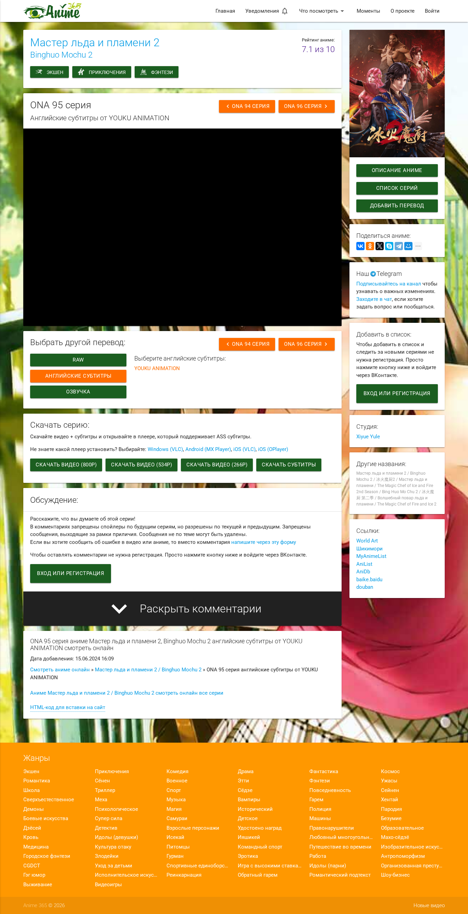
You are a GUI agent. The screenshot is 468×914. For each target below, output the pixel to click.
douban (364, 587)
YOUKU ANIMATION (157, 368)
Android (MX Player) (208, 449)
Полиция (320, 809)
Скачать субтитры (289, 465)
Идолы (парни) (327, 866)
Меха (101, 799)
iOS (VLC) (244, 449)
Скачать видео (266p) (216, 465)
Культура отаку (113, 847)
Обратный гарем (258, 875)
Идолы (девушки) (116, 837)
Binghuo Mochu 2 (61, 55)
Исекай (175, 837)
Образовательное (402, 828)
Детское (248, 818)
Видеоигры (108, 884)
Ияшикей (249, 837)
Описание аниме (397, 170)
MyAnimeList (371, 556)
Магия (174, 809)
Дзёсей (32, 828)
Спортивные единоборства (198, 866)
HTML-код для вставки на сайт (67, 707)
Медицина (36, 847)
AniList (364, 564)
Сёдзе (245, 790)
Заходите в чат (374, 299)
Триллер (105, 790)
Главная (225, 11)
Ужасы (389, 781)
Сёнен (102, 781)
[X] (379, 246)
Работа (317, 856)
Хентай (389, 799)
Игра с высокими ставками (269, 866)
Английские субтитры (78, 376)
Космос (390, 771)
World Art (367, 541)
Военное (177, 781)
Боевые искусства (45, 818)
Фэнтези (162, 72)
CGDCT (31, 866)
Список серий (397, 188)
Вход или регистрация (70, 573)
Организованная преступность (413, 866)
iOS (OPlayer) (273, 449)
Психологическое (116, 809)
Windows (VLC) (165, 449)
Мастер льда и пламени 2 (95, 42)
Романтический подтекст (340, 875)
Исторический (255, 809)
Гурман (175, 856)
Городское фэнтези (46, 856)
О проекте (403, 11)
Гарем (316, 799)
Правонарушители (331, 828)
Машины (320, 818)
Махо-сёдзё (395, 837)
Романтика (36, 781)
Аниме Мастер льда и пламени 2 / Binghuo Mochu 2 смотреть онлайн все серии (126, 693)
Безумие (391, 818)
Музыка (176, 799)
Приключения (107, 72)
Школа (31, 790)
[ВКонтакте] (360, 246)
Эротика (248, 856)
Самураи (177, 818)
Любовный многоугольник (341, 837)
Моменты (368, 11)
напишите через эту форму (263, 542)
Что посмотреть (322, 11)
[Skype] (389, 246)
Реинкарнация (184, 875)
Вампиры (249, 799)
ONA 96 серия (306, 106)
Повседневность (330, 790)
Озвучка (78, 392)
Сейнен (390, 790)
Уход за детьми (113, 866)
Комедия (177, 771)
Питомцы (178, 847)
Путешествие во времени (340, 847)
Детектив (106, 828)
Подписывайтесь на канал (388, 284)
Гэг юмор (34, 875)
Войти (432, 11)
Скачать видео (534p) (141, 465)
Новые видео (429, 905)
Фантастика (323, 771)
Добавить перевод (397, 206)
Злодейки (107, 856)
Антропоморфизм (403, 856)
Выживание (37, 884)
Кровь (30, 837)
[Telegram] (399, 246)
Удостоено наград (260, 828)
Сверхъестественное (48, 799)
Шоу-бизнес (395, 875)
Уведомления (267, 11)
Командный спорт (260, 847)
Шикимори (369, 549)
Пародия (391, 809)
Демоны (33, 809)
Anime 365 (35, 905)
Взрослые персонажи (193, 828)
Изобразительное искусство (413, 847)
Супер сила (108, 818)
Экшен (55, 72)
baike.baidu (369, 579)
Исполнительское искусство (127, 875)
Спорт (174, 790)
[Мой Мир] (408, 246)
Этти (243, 781)
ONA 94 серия (247, 106)
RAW (78, 360)
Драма (246, 771)
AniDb (363, 572)
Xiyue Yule (368, 437)
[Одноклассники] (370, 246)
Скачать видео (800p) (66, 465)
